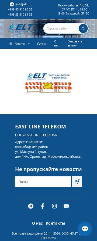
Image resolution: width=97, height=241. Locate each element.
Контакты (55, 223)
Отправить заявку (75, 43)
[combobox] (66, 28)
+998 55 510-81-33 (20, 14)
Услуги (41, 43)
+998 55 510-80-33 (20, 9)
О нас (56, 43)
